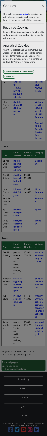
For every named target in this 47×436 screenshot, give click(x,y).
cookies (24, 14)
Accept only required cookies (18, 71)
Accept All (9, 76)
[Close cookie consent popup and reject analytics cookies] (43, 6)
